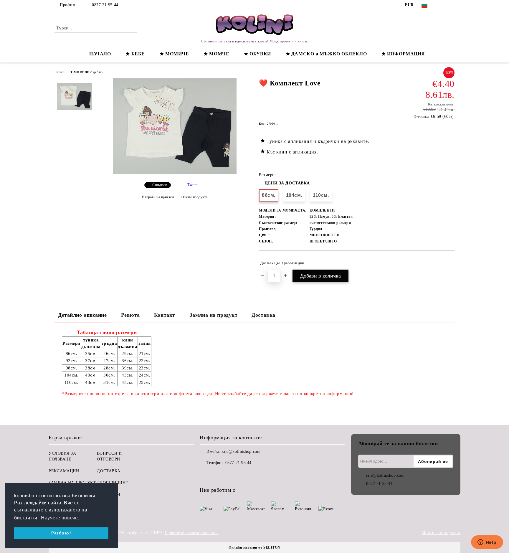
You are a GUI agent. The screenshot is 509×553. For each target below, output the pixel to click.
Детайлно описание (82, 315)
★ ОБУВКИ (257, 53)
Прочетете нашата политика (192, 533)
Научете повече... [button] (61, 517)
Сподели (159, 185)
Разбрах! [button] (61, 533)
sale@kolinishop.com (241, 451)
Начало (59, 72)
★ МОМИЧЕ (174, 53)
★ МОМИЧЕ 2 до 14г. (86, 72)
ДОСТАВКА (108, 471)
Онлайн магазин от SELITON (254, 547)
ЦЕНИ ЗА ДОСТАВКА (287, 183)
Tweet (192, 185)
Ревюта (130, 315)
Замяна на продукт (213, 315)
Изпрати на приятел (158, 197)
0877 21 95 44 (105, 5)
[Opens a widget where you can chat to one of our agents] (487, 542)
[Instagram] (451, 5)
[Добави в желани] (450, 263)
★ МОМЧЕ (216, 53)
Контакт (164, 315)
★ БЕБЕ (135, 53)
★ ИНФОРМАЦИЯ (403, 53)
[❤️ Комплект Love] (175, 172)
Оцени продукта (194, 197)
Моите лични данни (441, 533)
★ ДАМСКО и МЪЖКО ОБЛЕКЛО (326, 53)
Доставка (263, 315)
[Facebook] (442, 5)
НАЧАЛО (100, 53)
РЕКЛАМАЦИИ (64, 471)
